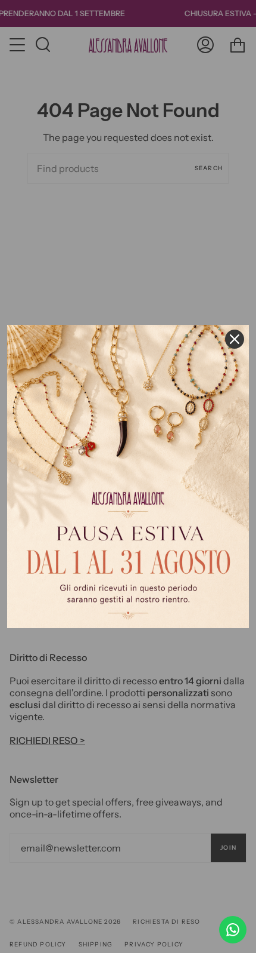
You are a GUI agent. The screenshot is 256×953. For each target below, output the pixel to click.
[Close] (234, 339)
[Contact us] (232, 929)
